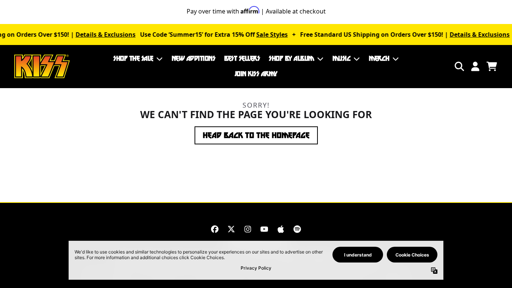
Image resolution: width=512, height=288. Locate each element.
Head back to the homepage (256, 135)
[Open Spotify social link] (297, 229)
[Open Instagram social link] (248, 229)
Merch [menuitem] (379, 58)
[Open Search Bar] (459, 66)
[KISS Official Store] (42, 66)
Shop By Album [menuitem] (291, 58)
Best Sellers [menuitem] (242, 58)
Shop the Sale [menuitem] (133, 58)
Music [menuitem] (341, 58)
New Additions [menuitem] (194, 58)
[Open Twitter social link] (231, 229)
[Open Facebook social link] (215, 229)
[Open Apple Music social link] (280, 229)
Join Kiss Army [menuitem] (256, 74)
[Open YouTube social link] (264, 229)
